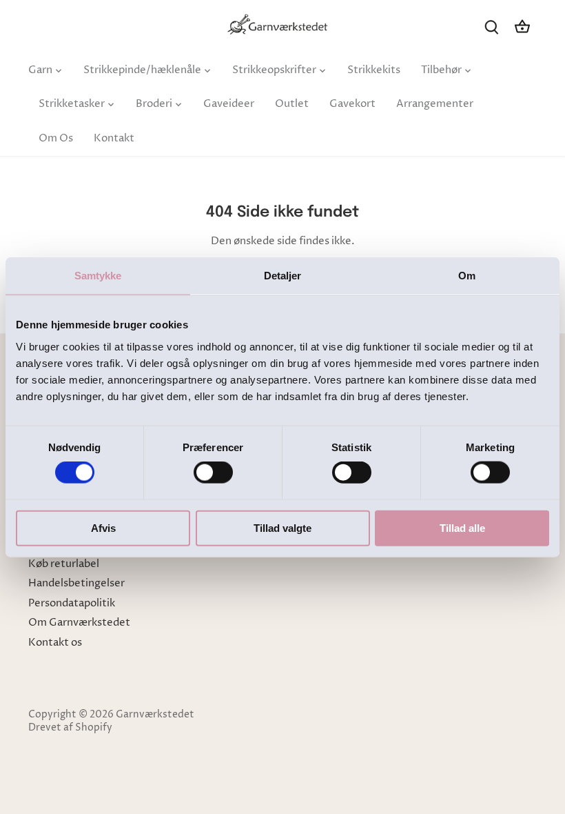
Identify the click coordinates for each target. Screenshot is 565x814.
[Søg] (492, 27)
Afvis (103, 527)
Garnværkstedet (155, 714)
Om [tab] (466, 275)
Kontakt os (55, 642)
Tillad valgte (282, 527)
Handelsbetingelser (76, 583)
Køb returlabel (63, 564)
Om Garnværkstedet (79, 622)
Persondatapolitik (71, 603)
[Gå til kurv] (522, 27)
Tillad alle (462, 527)
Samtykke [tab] (98, 275)
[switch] (213, 472)
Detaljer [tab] (283, 275)
